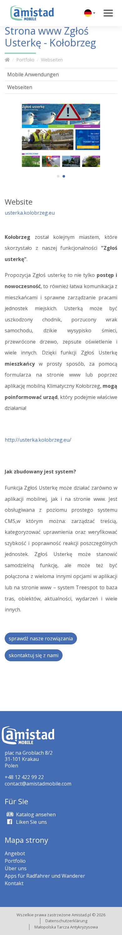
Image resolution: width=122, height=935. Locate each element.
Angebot (15, 853)
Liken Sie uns (31, 822)
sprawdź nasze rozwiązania (41, 638)
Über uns (16, 868)
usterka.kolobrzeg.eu (30, 212)
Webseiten (52, 60)
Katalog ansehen (35, 814)
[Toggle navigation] (108, 13)
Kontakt (14, 883)
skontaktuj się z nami (33, 655)
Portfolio (25, 60)
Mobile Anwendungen (33, 74)
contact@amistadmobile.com (38, 783)
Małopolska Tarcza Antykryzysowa (66, 927)
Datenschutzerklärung (66, 920)
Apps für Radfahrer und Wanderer (45, 875)
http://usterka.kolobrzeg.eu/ (38, 439)
